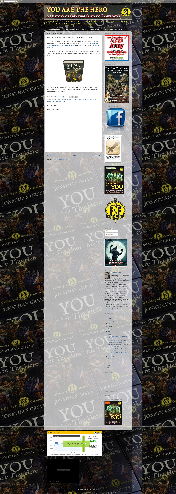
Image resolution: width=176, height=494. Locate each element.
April (109, 331)
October (110, 321)
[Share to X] (74, 97)
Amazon (54, 99)
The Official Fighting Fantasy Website (114, 29)
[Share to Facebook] (76, 97)
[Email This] (70, 97)
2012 (108, 367)
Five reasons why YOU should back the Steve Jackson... (118, 337)
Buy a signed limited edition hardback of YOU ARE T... (118, 345)
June (109, 326)
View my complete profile (111, 309)
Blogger (97, 489)
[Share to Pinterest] (77, 97)
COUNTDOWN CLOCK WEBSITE (54, 481)
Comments (110, 234)
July (109, 323)
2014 (108, 362)
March (110, 334)
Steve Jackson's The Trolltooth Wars (118, 353)
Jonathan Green (78, 99)
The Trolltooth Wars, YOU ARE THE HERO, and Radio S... (117, 341)
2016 (108, 316)
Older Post (96, 155)
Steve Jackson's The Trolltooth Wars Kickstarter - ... (118, 349)
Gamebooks (70, 99)
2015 (108, 318)
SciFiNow (89, 99)
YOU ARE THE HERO (54, 29)
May (109, 329)
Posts (108, 231)
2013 (108, 365)
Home (74, 155)
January (110, 359)
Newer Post (51, 155)
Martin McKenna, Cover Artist (90, 29)
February (110, 356)
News (84, 99)
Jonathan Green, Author (71, 29)
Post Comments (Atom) (61, 159)
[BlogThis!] (72, 97)
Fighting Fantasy (61, 99)
